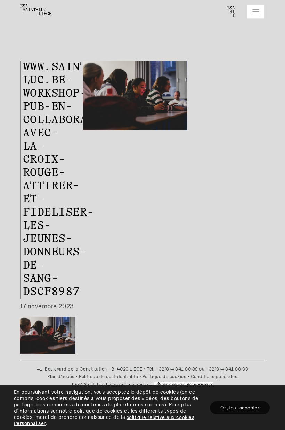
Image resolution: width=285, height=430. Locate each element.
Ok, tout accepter (239, 408)
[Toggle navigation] (255, 12)
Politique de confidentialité (108, 376)
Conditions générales (214, 376)
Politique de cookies (164, 376)
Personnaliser (30, 423)
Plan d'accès (60, 376)
